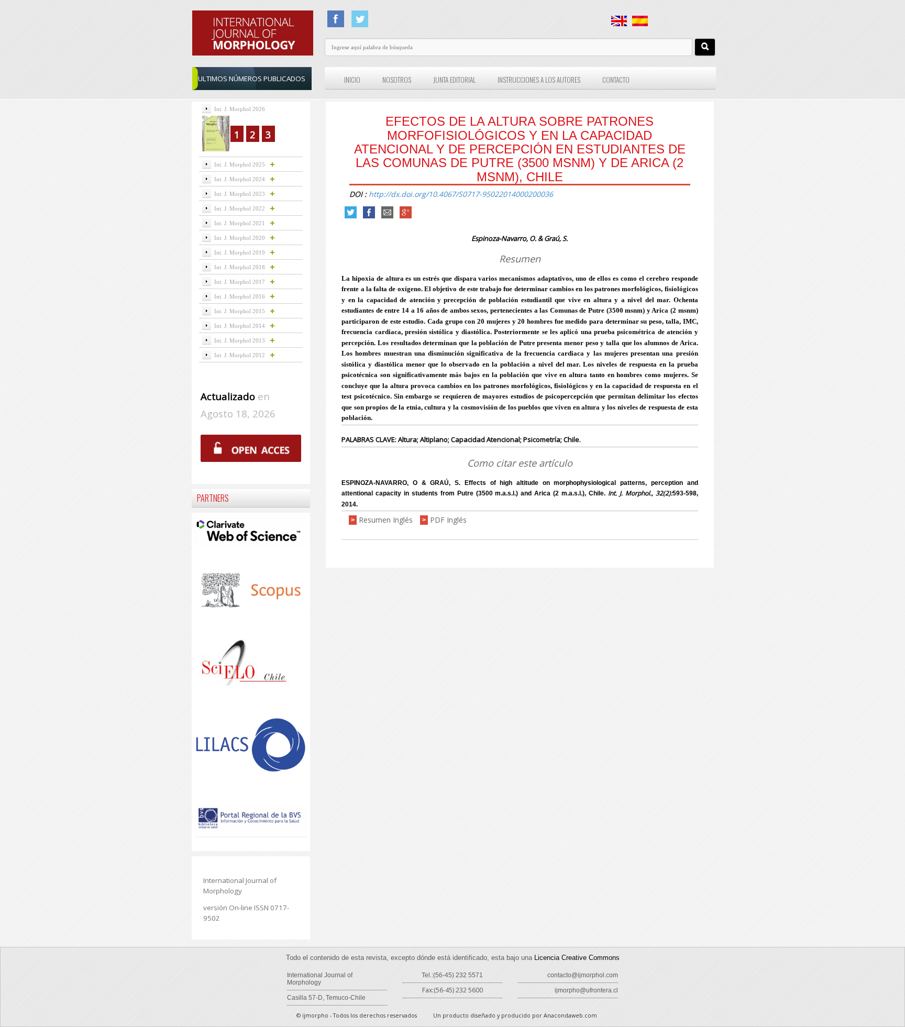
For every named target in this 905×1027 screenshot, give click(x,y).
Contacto (616, 79)
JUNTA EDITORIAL (454, 79)
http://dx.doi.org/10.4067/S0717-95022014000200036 (461, 194)
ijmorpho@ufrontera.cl (586, 990)
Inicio (352, 79)
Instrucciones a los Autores (539, 79)
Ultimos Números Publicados (251, 78)
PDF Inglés (448, 520)
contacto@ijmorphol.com (582, 975)
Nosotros (396, 79)
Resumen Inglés (386, 520)
